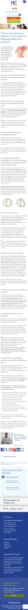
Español (19, 608)
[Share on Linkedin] (18, 449)
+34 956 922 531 (13, 12)
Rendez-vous (14, 21)
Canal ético (6, 606)
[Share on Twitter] (6, 449)
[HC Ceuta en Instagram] (17, 602)
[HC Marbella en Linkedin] (15, 602)
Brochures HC (12, 477)
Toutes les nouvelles (9, 456)
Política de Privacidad (21, 606)
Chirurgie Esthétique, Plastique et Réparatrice (20, 438)
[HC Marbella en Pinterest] (19, 602)
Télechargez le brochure (13, 482)
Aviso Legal (12, 606)
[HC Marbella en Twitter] (11, 602)
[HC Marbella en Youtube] (13, 602)
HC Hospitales (6, 605)
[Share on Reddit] (10, 449)
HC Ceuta (7, 517)
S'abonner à (14, 595)
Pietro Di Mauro (19, 435)
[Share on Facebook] (2, 449)
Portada (3, 462)
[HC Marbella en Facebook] (9, 602)
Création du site (22, 605)
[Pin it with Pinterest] (14, 449)
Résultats (14, 18)
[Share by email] (22, 449)
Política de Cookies (11, 608)
